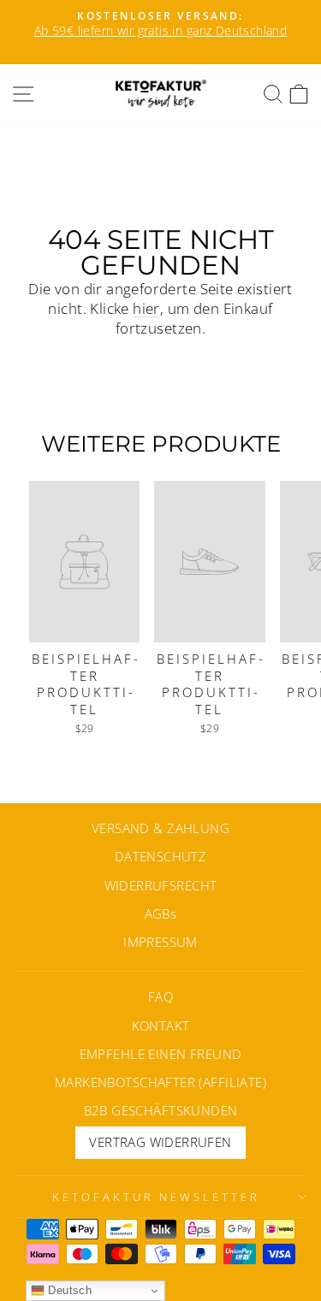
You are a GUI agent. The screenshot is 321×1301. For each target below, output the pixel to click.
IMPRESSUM (160, 941)
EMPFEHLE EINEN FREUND (161, 1053)
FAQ (160, 996)
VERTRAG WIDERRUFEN (160, 1141)
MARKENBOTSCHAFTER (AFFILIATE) (160, 1082)
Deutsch (68, 1290)
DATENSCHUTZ (161, 856)
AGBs (161, 913)
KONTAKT (161, 1025)
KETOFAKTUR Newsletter (156, 1196)
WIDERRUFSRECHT (160, 885)
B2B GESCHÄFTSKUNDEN (161, 1110)
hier (146, 308)
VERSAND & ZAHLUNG (160, 828)
